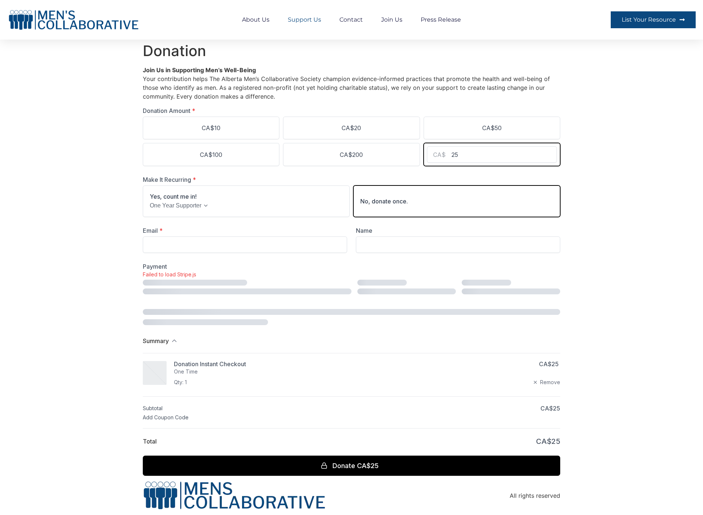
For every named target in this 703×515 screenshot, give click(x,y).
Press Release (441, 19)
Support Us (304, 19)
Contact (351, 19)
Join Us (391, 19)
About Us (255, 19)
